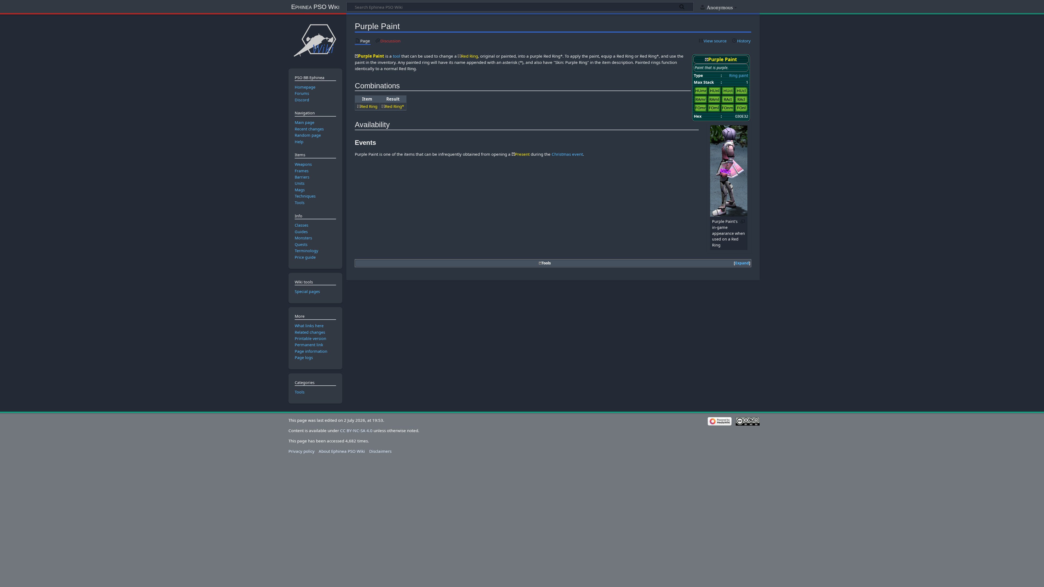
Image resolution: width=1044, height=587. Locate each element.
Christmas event (567, 154)
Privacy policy (301, 451)
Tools (299, 392)
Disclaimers (380, 451)
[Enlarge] (742, 221)
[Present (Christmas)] (513, 154)
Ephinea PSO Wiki (315, 6)
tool (396, 56)
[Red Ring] (459, 56)
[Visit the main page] (315, 40)
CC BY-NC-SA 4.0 (356, 430)
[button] (742, 263)
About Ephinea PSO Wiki (342, 451)
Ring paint (738, 75)
